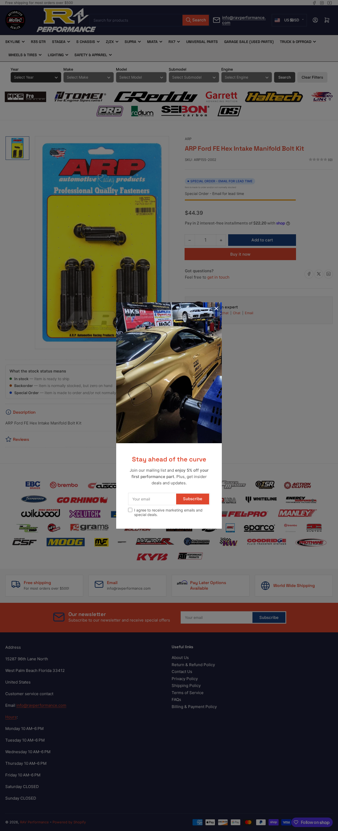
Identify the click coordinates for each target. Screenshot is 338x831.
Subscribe (192, 498)
